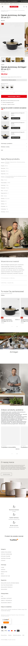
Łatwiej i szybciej (7, 283)
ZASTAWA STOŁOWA (5, 558)
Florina (2, 10)
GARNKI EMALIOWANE (6, 552)
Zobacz (3, 295)
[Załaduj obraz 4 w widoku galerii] (17, 60)
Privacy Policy (4, 635)
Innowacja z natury (8, 278)
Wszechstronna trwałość (10, 261)
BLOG (2, 573)
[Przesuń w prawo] (25, 39)
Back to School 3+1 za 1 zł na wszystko (10, 10)
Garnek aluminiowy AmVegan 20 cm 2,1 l (17, 113)
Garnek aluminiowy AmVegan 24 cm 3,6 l (17, 123)
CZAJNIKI (3, 560)
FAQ (2, 596)
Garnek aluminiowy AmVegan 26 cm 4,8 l (17, 133)
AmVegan (3, 71)
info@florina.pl (6, 3)
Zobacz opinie (6, 622)
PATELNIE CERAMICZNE (6, 554)
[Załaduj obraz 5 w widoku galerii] (22, 60)
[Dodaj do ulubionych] (26, 67)
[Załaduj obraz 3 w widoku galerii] (13, 60)
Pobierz (7, 211)
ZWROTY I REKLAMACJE (6, 600)
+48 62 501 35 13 (16, 3)
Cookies (10, 635)
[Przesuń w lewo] (13, 327)
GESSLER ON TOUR (5, 576)
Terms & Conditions (17, 635)
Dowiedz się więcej (6, 474)
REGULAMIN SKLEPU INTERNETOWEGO (10, 583)
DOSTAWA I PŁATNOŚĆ (6, 598)
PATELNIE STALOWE (5, 556)
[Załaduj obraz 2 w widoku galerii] (8, 60)
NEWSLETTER (4, 571)
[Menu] (2, 7)
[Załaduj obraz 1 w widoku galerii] (3, 60)
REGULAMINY (4, 589)
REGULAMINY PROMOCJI (6, 587)
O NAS (2, 567)
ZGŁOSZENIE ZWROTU (6, 602)
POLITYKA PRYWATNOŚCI (7, 585)
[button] (24, 7)
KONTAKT (3, 569)
